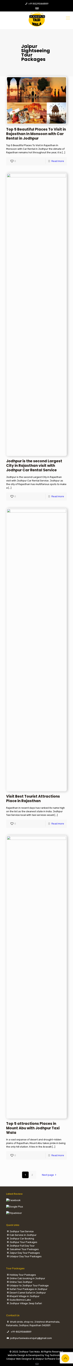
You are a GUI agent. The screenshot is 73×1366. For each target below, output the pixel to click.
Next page (48, 1174)
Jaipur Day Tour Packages (25, 1252)
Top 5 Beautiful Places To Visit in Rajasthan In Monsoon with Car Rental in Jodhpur (36, 134)
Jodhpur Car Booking (22, 1238)
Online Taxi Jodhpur (21, 1282)
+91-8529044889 (21, 1331)
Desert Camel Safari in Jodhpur (28, 1292)
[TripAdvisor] (37, 8)
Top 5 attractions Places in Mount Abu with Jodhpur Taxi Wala (33, 1128)
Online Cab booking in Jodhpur (27, 1278)
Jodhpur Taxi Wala (29, 1351)
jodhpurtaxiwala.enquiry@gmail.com (31, 1338)
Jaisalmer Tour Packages (24, 1249)
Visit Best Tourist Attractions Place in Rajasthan (33, 798)
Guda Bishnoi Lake (20, 1299)
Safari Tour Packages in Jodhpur (28, 1289)
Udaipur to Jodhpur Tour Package (29, 1285)
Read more (57, 161)
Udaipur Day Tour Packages (26, 1256)
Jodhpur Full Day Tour (22, 1245)
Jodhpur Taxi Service (22, 1231)
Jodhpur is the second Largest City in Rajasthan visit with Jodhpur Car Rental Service (34, 466)
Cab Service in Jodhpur (23, 1235)
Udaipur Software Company (51, 1358)
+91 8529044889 (38, 3)
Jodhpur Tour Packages (23, 1242)
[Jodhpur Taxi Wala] (36, 19)
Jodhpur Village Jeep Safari (26, 1303)
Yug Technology (54, 1355)
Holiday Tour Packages (23, 1274)
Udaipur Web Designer (19, 1358)
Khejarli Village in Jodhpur (24, 1296)
